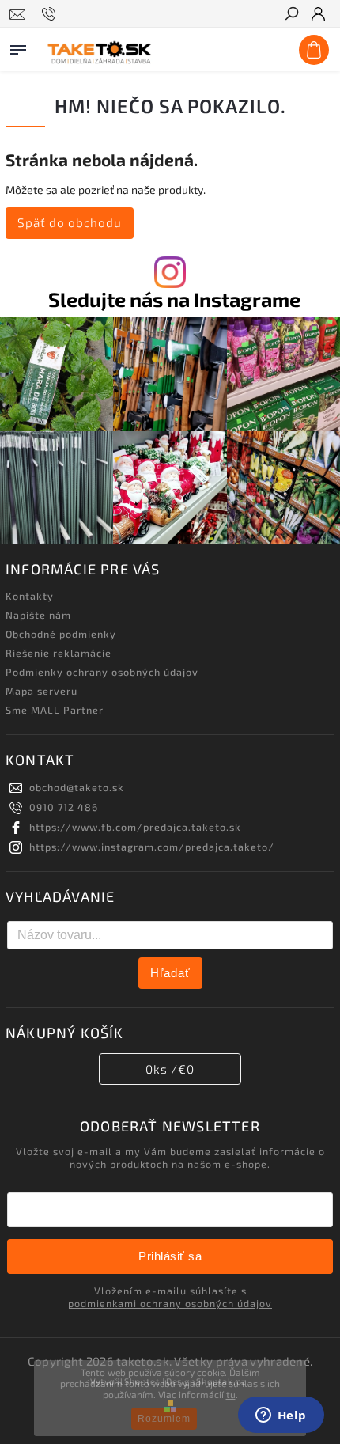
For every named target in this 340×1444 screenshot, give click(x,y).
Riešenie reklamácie (58, 652)
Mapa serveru (41, 690)
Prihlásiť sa (170, 1256)
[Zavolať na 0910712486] (51, 14)
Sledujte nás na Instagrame (174, 299)
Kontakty (30, 595)
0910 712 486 (63, 807)
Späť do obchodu (69, 222)
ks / (170, 1069)
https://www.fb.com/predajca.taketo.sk (135, 827)
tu (231, 1394)
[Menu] (18, 47)
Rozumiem (164, 1418)
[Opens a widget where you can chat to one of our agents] (280, 1416)
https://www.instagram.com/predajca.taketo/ (151, 846)
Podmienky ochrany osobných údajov (102, 671)
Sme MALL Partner (55, 709)
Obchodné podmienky (61, 633)
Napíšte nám (38, 614)
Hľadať (170, 973)
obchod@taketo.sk (76, 787)
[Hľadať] (291, 15)
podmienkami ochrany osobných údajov (170, 1303)
